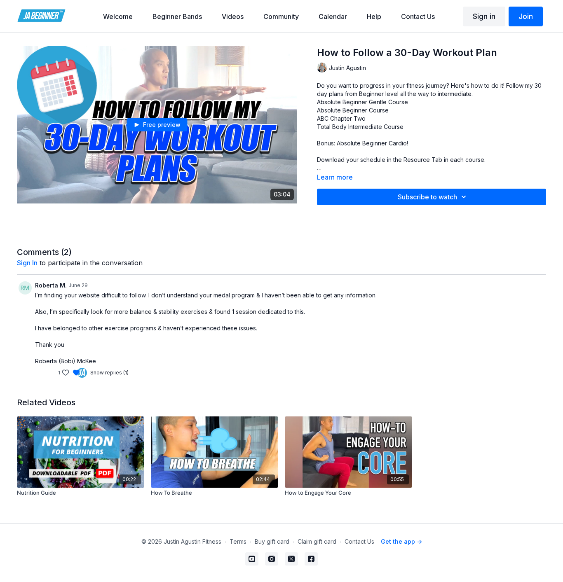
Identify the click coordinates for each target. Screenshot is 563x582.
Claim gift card (317, 541)
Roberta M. (51, 285)
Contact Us (359, 541)
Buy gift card (272, 541)
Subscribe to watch (427, 197)
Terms (238, 541)
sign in (27, 263)
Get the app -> (401, 541)
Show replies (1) (109, 372)
